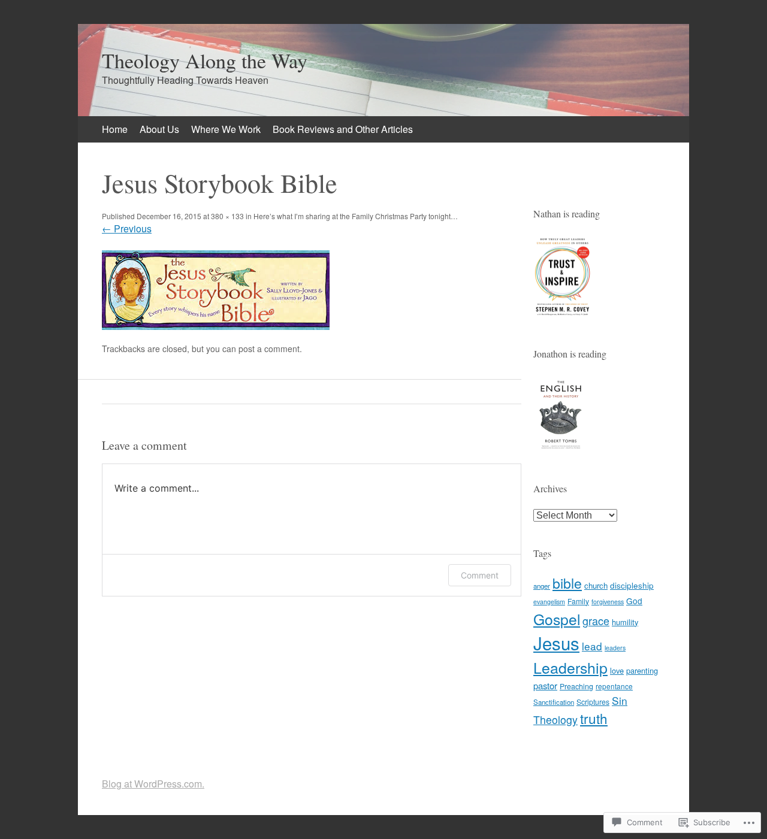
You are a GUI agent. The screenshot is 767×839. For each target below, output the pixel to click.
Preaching (576, 686)
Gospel (556, 618)
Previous (127, 228)
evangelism (549, 601)
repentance (614, 686)
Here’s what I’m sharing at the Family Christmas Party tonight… (355, 216)
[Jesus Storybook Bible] (216, 326)
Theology (555, 719)
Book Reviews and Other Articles (343, 129)
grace (595, 620)
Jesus (556, 642)
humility (625, 622)
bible (567, 583)
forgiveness (607, 601)
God (634, 601)
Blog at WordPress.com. (153, 783)
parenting (642, 670)
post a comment (269, 349)
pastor (545, 685)
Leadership (570, 667)
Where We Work (226, 129)
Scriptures (592, 701)
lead (592, 645)
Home (115, 129)
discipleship (632, 585)
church (596, 585)
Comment (480, 575)
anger (541, 585)
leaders (615, 647)
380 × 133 (227, 216)
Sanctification (553, 702)
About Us (159, 129)
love (617, 670)
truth (594, 718)
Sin (619, 700)
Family (578, 601)
